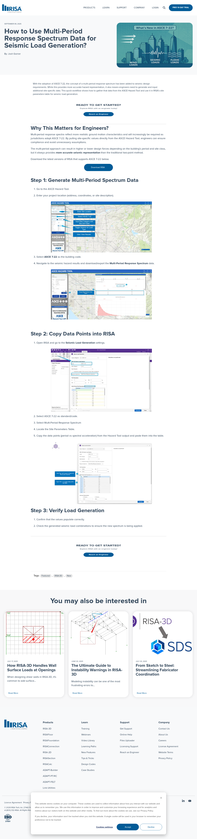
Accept (128, 827)
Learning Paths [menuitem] (88, 746)
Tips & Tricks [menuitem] (87, 758)
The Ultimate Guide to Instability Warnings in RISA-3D (96, 670)
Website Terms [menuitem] (165, 752)
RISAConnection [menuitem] (51, 746)
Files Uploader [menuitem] (127, 740)
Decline (151, 827)
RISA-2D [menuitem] (47, 752)
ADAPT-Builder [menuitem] (50, 770)
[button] (183, 801)
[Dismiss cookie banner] (161, 798)
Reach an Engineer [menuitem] (129, 752)
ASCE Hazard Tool (58, 189)
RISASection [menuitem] (49, 758)
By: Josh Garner (12, 54)
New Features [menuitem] (88, 752)
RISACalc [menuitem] (47, 764)
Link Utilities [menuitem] (49, 788)
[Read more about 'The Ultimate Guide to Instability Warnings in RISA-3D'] (98, 633)
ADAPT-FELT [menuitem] (49, 782)
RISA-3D (58, 576)
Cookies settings (104, 827)
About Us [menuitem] (163, 734)
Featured (46, 576)
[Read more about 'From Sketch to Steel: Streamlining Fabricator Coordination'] (163, 633)
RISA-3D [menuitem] (47, 729)
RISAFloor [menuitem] (48, 734)
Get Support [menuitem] (126, 729)
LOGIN (155, 7)
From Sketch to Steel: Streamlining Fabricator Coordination (157, 670)
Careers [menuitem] (162, 740)
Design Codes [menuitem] (88, 764)
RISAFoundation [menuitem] (51, 740)
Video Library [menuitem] (88, 740)
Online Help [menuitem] (126, 734)
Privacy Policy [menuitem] (165, 758)
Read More (13, 693)
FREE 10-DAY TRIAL (180, 8)
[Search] (164, 7)
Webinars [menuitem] (86, 734)
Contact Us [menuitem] (164, 729)
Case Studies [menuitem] (87, 770)
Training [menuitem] (85, 729)
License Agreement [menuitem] (168, 746)
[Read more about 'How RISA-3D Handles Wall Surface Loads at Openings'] (34, 633)
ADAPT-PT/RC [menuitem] (50, 776)
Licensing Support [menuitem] (129, 746)
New (69, 576)
